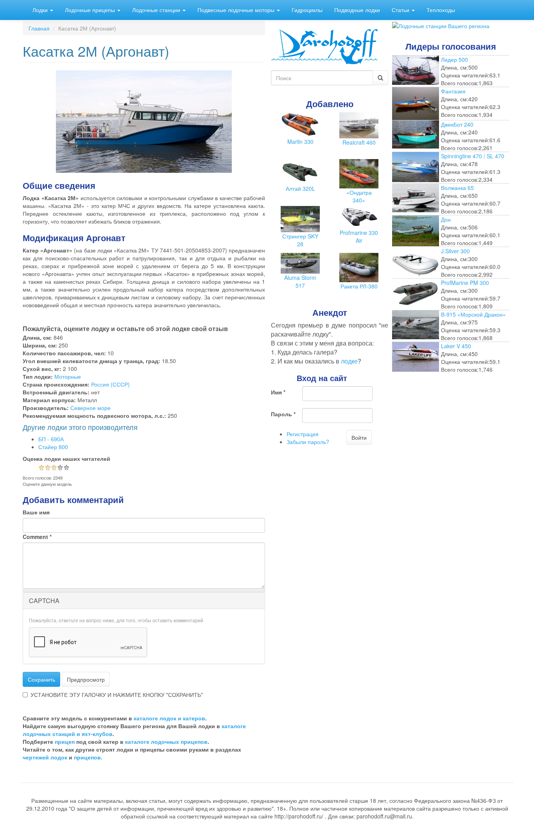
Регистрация (303, 434)
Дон (446, 219)
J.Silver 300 (455, 251)
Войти (359, 437)
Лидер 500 (454, 59)
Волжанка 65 (457, 188)
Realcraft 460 (359, 142)
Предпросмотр (86, 679)
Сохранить (41, 679)
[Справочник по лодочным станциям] (440, 25)
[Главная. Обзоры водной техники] (324, 46)
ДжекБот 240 (457, 124)
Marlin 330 (300, 141)
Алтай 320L (300, 188)
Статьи (401, 10)
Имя (278, 392)
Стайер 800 (53, 447)
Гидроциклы (307, 10)
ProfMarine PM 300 (465, 282)
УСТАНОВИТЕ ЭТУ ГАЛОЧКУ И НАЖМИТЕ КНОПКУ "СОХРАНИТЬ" (116, 694)
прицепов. (88, 757)
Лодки (40, 10)
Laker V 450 (456, 346)
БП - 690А (51, 439)
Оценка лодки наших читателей (66, 458)
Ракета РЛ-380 (359, 286)
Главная (39, 28)
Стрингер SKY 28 (300, 240)
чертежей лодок (45, 757)
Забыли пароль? (308, 442)
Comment (37, 537)
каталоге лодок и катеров (169, 718)
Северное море (90, 408)
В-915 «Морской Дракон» (473, 314)
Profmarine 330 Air (359, 236)
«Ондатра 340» (359, 196)
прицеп (65, 741)
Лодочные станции (157, 10)
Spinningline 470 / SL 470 (472, 156)
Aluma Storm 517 (300, 281)
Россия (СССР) (110, 384)
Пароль (283, 414)
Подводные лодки (357, 10)
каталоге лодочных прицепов (166, 741)
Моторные (67, 376)
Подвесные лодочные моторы (236, 10)
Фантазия (453, 91)
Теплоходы (440, 10)
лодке (349, 360)
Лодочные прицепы (90, 10)
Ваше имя (36, 512)
